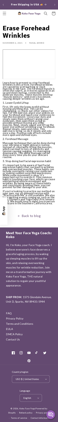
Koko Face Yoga (27, 408)
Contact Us (13, 339)
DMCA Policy (14, 334)
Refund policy (26, 413)
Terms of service (19, 418)
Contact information (41, 418)
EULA (9, 329)
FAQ (9, 313)
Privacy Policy (14, 318)
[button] (4, 14)
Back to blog (31, 216)
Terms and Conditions (19, 323)
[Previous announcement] (3, 4)
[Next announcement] (54, 4)
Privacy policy (43, 413)
